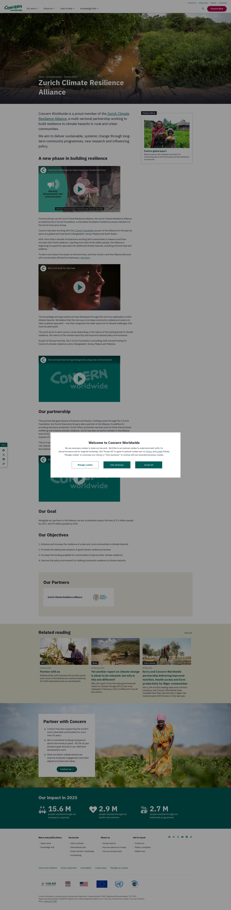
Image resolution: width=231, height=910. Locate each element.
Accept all (148, 465)
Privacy (149, 451)
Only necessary (117, 465)
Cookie (159, 451)
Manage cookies (85, 465)
